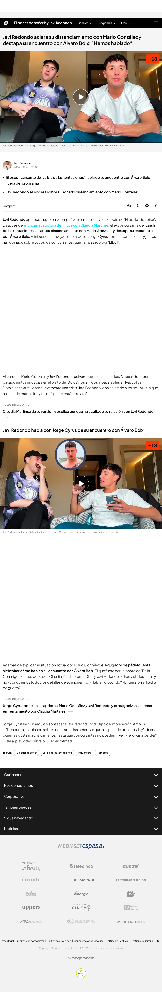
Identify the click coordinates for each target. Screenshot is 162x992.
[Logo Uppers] (31, 908)
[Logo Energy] (81, 894)
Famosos (102, 753)
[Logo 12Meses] (131, 907)
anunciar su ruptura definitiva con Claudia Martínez (65, 225)
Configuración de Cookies (88, 940)
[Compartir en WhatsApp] (129, 206)
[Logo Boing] (31, 894)
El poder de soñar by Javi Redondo (43, 23)
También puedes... (19, 807)
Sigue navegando (18, 818)
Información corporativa (30, 940)
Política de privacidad (59, 940)
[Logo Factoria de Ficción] (131, 880)
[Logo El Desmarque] (81, 880)
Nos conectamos (18, 785)
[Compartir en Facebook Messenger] (146, 206)
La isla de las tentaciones (57, 753)
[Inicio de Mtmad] (6, 23)
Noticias (11, 828)
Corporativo (14, 796)
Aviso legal (8, 940)
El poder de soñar (26, 753)
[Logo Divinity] (31, 880)
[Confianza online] (81, 977)
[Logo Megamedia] (83, 958)
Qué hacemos (15, 774)
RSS (158, 940)
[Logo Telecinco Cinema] (81, 907)
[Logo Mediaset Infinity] (31, 866)
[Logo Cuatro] (131, 866)
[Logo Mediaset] (81, 848)
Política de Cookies (117, 940)
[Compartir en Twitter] (138, 206)
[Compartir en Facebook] (155, 206)
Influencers (84, 753)
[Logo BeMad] (131, 894)
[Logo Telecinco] (81, 866)
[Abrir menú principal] (156, 23)
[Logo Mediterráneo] (131, 921)
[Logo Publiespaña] (81, 922)
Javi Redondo (22, 163)
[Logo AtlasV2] (30, 921)
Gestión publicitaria (142, 940)
